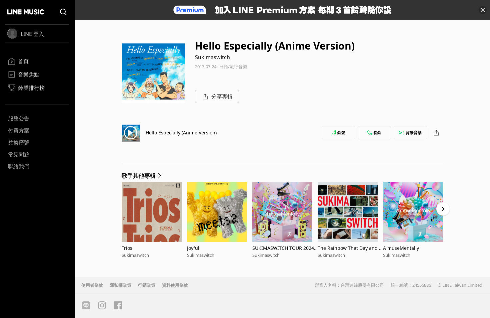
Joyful (193, 248)
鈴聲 (341, 132)
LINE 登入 (32, 34)
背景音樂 (414, 132)
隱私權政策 (120, 285)
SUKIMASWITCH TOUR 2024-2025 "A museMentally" (284, 248)
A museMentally (401, 248)
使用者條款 (92, 285)
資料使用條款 (175, 285)
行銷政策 (146, 285)
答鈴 (377, 132)
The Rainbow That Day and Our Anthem (350, 248)
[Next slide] (443, 209)
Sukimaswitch (212, 57)
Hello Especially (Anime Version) (181, 132)
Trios (127, 248)
